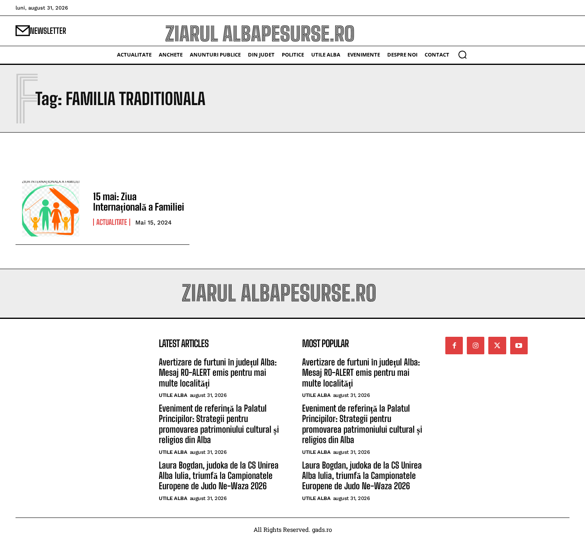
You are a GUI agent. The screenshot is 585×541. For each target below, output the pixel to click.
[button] (462, 54)
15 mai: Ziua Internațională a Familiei (138, 202)
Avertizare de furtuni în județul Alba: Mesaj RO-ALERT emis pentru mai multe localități (218, 373)
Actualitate (111, 222)
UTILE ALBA (173, 395)
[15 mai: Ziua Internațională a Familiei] (50, 208)
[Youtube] (519, 345)
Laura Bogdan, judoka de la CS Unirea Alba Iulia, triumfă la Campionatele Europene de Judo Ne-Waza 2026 (219, 476)
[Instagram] (475, 345)
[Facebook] (454, 345)
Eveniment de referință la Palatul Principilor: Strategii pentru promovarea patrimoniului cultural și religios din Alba (219, 424)
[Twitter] (497, 345)
